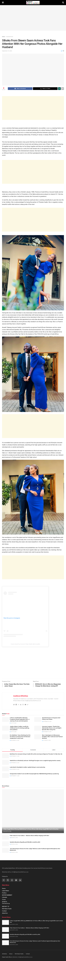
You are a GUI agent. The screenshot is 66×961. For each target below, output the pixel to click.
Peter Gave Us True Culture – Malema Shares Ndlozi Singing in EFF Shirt (29, 835)
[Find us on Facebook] (3, 880)
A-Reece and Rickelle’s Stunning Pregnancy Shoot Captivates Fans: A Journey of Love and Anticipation (19, 719)
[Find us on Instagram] (12, 880)
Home (3, 36)
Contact (4, 911)
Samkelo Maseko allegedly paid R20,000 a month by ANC (25, 842)
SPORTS (4, 901)
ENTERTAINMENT (7, 895)
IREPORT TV (5, 906)
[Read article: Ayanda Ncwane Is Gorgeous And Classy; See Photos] (37, 719)
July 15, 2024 (13, 723)
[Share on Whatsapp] (59, 88)
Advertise (5, 913)
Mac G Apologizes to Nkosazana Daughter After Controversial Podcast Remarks (52, 736)
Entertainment (9, 36)
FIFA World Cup (6, 903)
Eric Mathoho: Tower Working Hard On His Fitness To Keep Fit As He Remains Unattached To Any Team (20, 736)
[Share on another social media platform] (62, 88)
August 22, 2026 (7, 831)
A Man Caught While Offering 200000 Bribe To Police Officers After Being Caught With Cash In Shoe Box (30, 829)
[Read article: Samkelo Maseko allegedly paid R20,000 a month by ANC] (5, 843)
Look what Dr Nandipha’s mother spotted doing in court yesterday (27, 767)
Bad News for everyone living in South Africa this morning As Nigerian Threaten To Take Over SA (36, 754)
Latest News (5, 890)
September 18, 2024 (47, 721)
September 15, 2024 (7, 51)
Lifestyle (4, 897)
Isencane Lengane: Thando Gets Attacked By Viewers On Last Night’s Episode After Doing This (51, 728)
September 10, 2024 (47, 731)
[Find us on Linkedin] (20, 880)
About (10, 953)
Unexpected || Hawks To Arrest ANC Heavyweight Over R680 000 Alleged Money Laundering (34, 773)
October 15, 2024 (47, 740)
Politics (4, 893)
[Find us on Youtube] (16, 880)
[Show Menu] (3, 2)
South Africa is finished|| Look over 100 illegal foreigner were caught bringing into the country (35, 760)
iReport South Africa (7, 957)
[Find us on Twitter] (7, 880)
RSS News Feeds (7, 908)
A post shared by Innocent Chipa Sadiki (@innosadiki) (25, 644)
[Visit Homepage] (33, 2)
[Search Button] (63, 2)
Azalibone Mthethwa (20, 696)
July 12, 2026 (13, 731)
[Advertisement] (33, 108)
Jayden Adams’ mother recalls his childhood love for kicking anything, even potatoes (19, 728)
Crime (4, 899)
